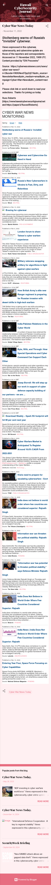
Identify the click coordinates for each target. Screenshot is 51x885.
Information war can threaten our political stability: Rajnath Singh (32, 537)
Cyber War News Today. (16, 777)
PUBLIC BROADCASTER (35, 254)
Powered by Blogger (27, 879)
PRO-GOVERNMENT (26, 224)
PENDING (21, 556)
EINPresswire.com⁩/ (9, 463)
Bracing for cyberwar (16, 210)
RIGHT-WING (25, 283)
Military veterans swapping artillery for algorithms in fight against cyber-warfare (32, 264)
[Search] (47, 5)
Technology (20, 468)
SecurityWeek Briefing (16, 843)
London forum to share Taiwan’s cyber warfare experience (29, 235)
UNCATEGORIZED (21, 656)
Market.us (22, 463)
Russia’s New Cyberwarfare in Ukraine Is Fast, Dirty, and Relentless (32, 184)
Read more (43, 801)
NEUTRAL (33, 148)
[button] (47, 26)
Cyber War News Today (20, 692)
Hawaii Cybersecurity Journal (25, 8)
